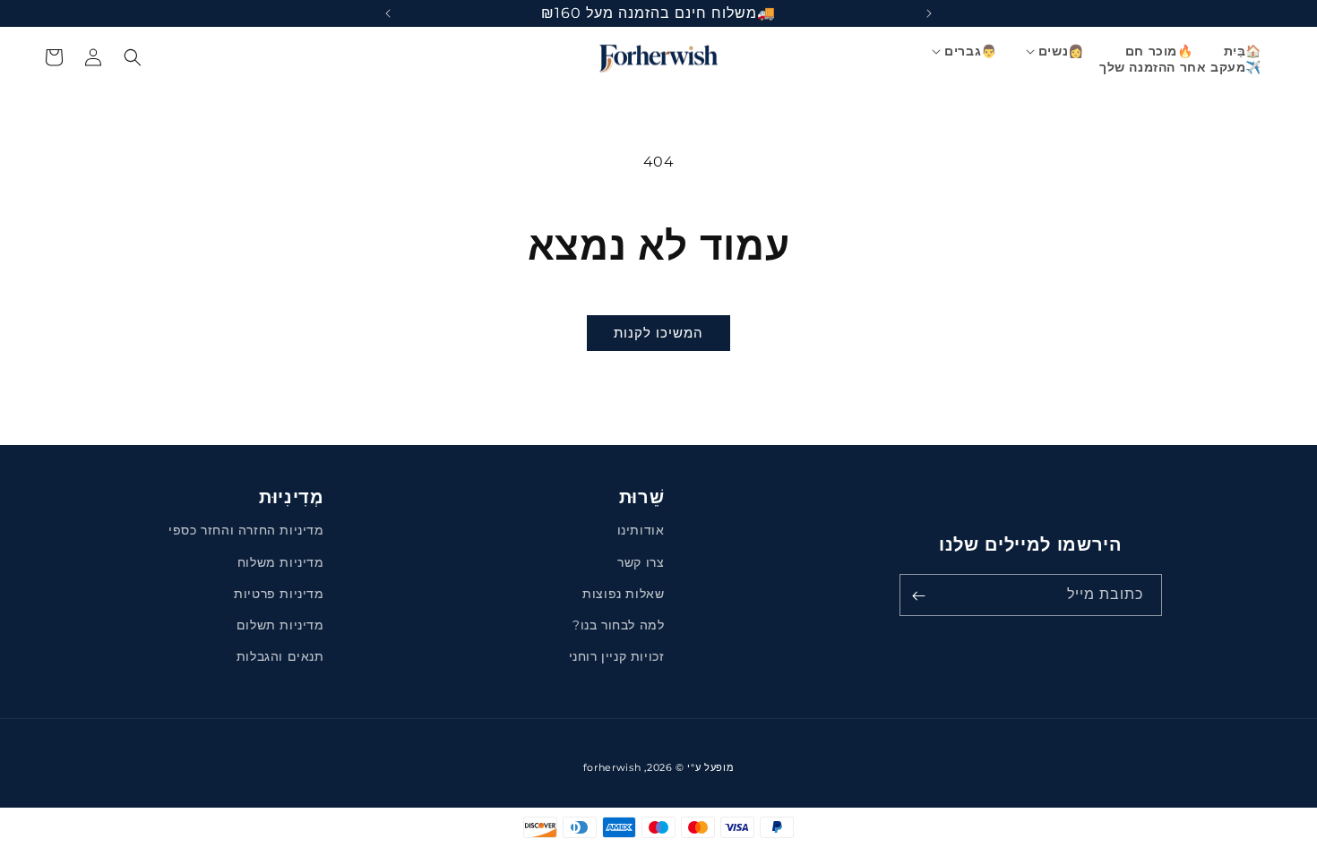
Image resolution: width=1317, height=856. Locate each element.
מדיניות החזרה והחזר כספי (245, 531)
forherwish (612, 767)
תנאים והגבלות (280, 656)
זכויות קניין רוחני (617, 656)
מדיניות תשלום (280, 625)
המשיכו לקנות (658, 332)
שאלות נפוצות (623, 594)
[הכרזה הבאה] (388, 13)
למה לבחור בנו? (618, 625)
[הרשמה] (919, 596)
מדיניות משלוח (280, 562)
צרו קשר (640, 562)
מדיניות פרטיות (278, 594)
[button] (1062, 51)
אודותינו (641, 531)
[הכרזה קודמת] (929, 13)
